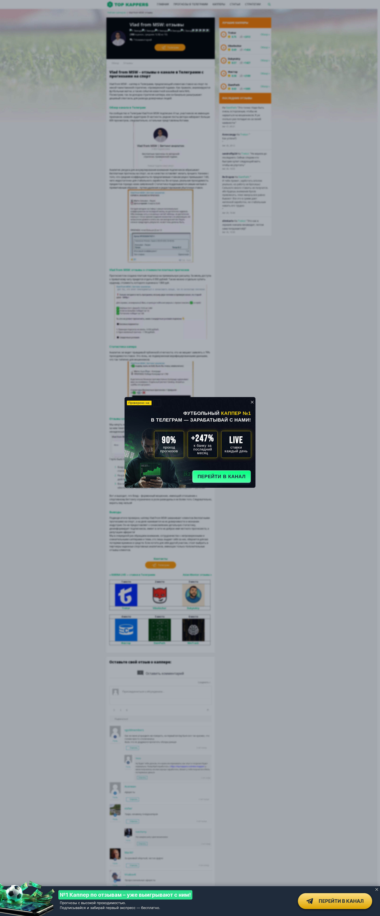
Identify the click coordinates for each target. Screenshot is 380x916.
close (252, 402)
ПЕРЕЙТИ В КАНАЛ (222, 476)
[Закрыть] (377, 889)
